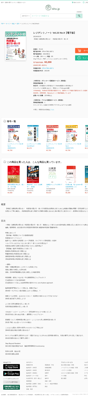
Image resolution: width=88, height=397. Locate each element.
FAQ (85, 375)
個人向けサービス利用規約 (26, 394)
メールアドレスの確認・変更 (69, 367)
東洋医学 (47, 370)
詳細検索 (79, 11)
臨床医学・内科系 (31, 367)
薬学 (46, 375)
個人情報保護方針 (12, 394)
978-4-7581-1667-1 (48, 68)
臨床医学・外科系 (31, 370)
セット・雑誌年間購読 (51, 384)
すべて (8, 23)
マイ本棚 (63, 375)
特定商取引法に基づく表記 (42, 394)
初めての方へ (77, 2)
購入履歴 (63, 378)
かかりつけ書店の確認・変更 (69, 373)
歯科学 (47, 378)
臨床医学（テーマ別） (32, 375)
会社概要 (3, 394)
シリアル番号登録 (12, 382)
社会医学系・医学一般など (34, 378)
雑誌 (13, 23)
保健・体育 (48, 381)
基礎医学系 (29, 365)
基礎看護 (28, 381)
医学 (18, 23)
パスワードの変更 (66, 370)
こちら (52, 109)
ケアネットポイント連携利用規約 (59, 394)
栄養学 (47, 373)
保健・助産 (29, 389)
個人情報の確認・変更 (67, 365)
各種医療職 (48, 367)
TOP (2, 23)
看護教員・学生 (49, 365)
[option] (17, 138)
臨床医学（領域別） (32, 373)
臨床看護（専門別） (32, 386)
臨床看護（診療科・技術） (34, 384)
